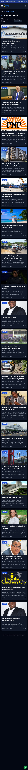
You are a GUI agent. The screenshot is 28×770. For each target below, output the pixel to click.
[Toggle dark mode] (24, 1)
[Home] (2, 11)
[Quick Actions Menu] (25, 767)
